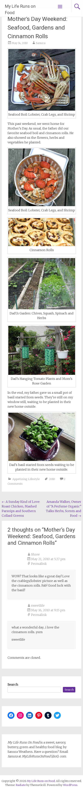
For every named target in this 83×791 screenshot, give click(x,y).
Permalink (39, 564)
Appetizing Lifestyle (26, 479)
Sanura (40, 43)
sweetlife (38, 605)
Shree (35, 554)
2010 (52, 479)
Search (13, 684)
